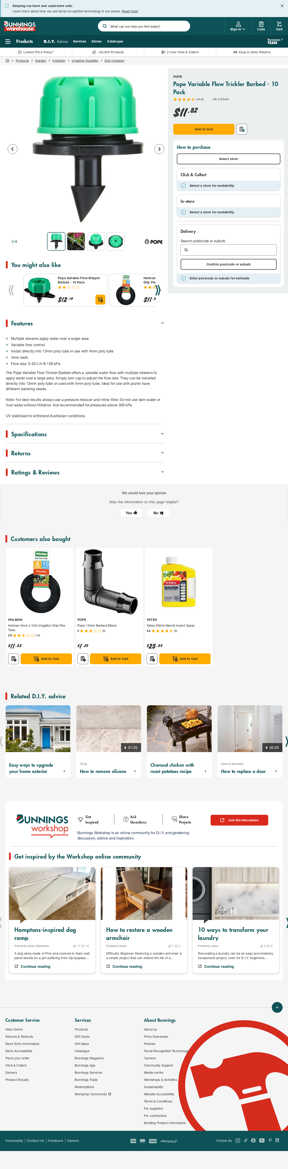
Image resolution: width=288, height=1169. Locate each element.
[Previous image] (13, 149)
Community (14, 1140)
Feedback (55, 1140)
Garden (40, 60)
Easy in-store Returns (255, 52)
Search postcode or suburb (203, 241)
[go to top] (277, 1007)
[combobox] (144, 26)
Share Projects (185, 819)
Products (22, 60)
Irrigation (58, 60)
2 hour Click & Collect (183, 52)
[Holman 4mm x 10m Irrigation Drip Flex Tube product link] (125, 290)
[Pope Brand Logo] (153, 241)
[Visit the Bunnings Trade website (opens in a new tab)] (275, 41)
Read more (130, 11)
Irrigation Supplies (85, 60)
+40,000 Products (111, 52)
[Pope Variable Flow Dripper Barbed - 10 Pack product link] (40, 290)
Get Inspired (92, 819)
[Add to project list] (241, 129)
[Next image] (159, 149)
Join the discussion (243, 820)
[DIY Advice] (56, 41)
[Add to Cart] (100, 300)
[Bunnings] (20, 30)
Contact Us (35, 1140)
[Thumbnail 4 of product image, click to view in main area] (116, 241)
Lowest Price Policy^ (38, 52)
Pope (177, 76)
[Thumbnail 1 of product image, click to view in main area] (56, 241)
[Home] (7, 61)
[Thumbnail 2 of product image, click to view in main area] (76, 241)
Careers (73, 1140)
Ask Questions (138, 819)
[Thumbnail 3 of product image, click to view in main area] (96, 241)
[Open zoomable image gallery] (158, 222)
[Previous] (11, 290)
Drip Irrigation (115, 60)
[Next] (158, 290)
